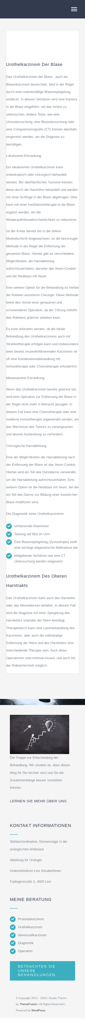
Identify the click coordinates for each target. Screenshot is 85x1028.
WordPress (38, 1010)
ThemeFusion (28, 1004)
